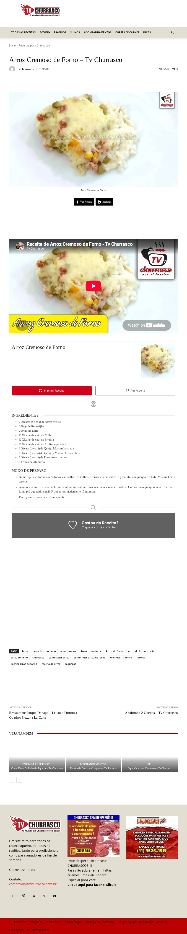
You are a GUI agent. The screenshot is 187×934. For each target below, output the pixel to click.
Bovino (45, 32)
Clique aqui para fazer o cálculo (92, 884)
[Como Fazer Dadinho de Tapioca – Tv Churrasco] (37, 756)
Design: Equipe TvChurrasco (135, 922)
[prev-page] (12, 780)
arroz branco (68, 651)
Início (12, 45)
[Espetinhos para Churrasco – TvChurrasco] (150, 756)
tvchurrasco (25, 69)
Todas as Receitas (23, 32)
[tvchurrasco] (12, 69)
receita (141, 657)
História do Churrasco (100, 922)
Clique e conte (92, 527)
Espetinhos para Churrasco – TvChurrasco (150, 768)
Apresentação (73, 922)
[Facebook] (12, 896)
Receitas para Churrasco (34, 45)
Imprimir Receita (54, 390)
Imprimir (106, 201)
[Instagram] (23, 896)
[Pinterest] (33, 896)
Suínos (75, 32)
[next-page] (19, 780)
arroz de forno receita (141, 651)
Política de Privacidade (28, 922)
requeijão (70, 664)
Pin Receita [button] (137, 390)
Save (65, 83)
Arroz (25, 651)
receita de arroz (51, 664)
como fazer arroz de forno (90, 657)
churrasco (38, 657)
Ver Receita (85, 201)
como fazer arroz (59, 657)
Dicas (147, 32)
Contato (162, 922)
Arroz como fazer (91, 651)
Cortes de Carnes (127, 32)
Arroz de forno (115, 651)
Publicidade (53, 922)
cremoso (115, 657)
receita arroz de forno (24, 664)
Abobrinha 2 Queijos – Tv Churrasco (151, 713)
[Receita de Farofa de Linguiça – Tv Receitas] (94, 756)
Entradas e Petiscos (36, 764)
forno (128, 657)
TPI (149, 764)
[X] (44, 896)
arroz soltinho (19, 657)
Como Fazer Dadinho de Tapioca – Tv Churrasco (37, 768)
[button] (172, 32)
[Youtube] (54, 896)
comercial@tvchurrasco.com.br (33, 884)
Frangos (60, 32)
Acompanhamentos (97, 32)
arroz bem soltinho (44, 651)
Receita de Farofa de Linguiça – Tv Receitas (93, 768)
